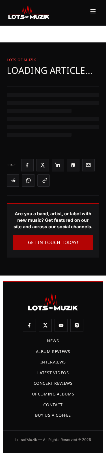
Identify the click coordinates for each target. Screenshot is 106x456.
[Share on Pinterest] (73, 165)
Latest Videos (53, 372)
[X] (45, 325)
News (53, 340)
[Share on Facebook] (27, 165)
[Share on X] (42, 165)
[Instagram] (76, 325)
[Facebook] (29, 325)
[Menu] (91, 11)
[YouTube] (61, 325)
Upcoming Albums (53, 394)
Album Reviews (53, 351)
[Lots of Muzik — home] (29, 11)
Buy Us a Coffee (53, 415)
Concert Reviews (53, 383)
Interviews (53, 362)
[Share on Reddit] (13, 180)
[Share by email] (88, 165)
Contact (52, 404)
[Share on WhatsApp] (28, 180)
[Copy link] (43, 180)
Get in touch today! (53, 242)
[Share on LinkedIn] (58, 165)
